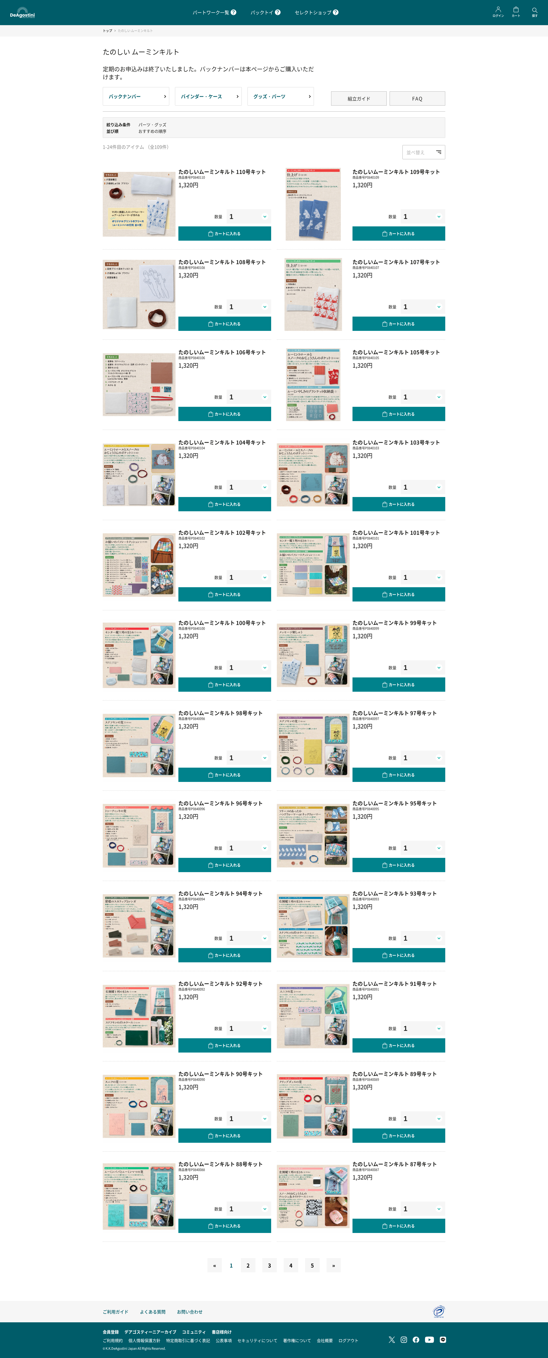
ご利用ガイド (115, 1312)
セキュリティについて (257, 1340)
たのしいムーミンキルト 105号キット (396, 352)
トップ (107, 31)
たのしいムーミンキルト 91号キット (394, 983)
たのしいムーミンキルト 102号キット (222, 532)
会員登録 (111, 1332)
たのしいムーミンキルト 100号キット (222, 622)
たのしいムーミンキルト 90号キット (220, 1073)
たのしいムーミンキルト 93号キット (394, 893)
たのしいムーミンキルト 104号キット (222, 442)
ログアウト (348, 1340)
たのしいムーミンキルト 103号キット (396, 442)
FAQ (417, 98)
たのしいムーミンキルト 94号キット (220, 893)
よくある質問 (153, 1312)
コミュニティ (194, 1332)
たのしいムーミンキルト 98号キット (220, 713)
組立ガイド (359, 98)
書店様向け (222, 1332)
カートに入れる (228, 233)
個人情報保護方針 (144, 1340)
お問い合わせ (190, 1312)
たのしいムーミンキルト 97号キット (394, 713)
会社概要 (325, 1340)
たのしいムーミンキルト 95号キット (394, 803)
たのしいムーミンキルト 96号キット (220, 803)
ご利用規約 (113, 1340)
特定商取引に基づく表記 (188, 1340)
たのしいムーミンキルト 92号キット (220, 983)
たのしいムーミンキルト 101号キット (396, 532)
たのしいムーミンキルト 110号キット (222, 171)
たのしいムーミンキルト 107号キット (396, 261)
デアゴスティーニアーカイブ (150, 1332)
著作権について (297, 1340)
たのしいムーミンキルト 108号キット (222, 261)
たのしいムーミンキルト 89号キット (394, 1073)
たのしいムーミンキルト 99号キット (394, 622)
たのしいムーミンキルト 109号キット (396, 171)
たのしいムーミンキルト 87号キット (394, 1164)
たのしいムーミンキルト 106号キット (222, 352)
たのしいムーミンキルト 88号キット (220, 1164)
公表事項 (224, 1340)
